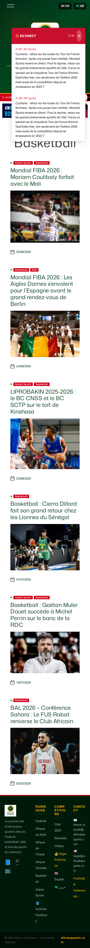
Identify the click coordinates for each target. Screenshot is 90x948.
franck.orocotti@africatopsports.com (79, 834)
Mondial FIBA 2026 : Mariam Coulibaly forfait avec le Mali (42, 177)
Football (41, 821)
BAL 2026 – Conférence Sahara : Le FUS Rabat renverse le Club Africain (41, 714)
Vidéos (58, 846)
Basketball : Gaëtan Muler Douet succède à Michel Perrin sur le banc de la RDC (44, 615)
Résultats (60, 838)
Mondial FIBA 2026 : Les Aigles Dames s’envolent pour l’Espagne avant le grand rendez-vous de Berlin (41, 290)
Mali (34, 269)
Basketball (42, 162)
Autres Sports (23, 162)
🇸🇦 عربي (60, 887)
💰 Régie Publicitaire (60, 859)
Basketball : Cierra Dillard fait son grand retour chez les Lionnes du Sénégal (43, 510)
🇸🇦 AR (80, 6)
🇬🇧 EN (65, 6)
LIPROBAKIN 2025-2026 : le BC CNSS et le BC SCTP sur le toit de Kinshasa (43, 401)
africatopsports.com (73, 940)
